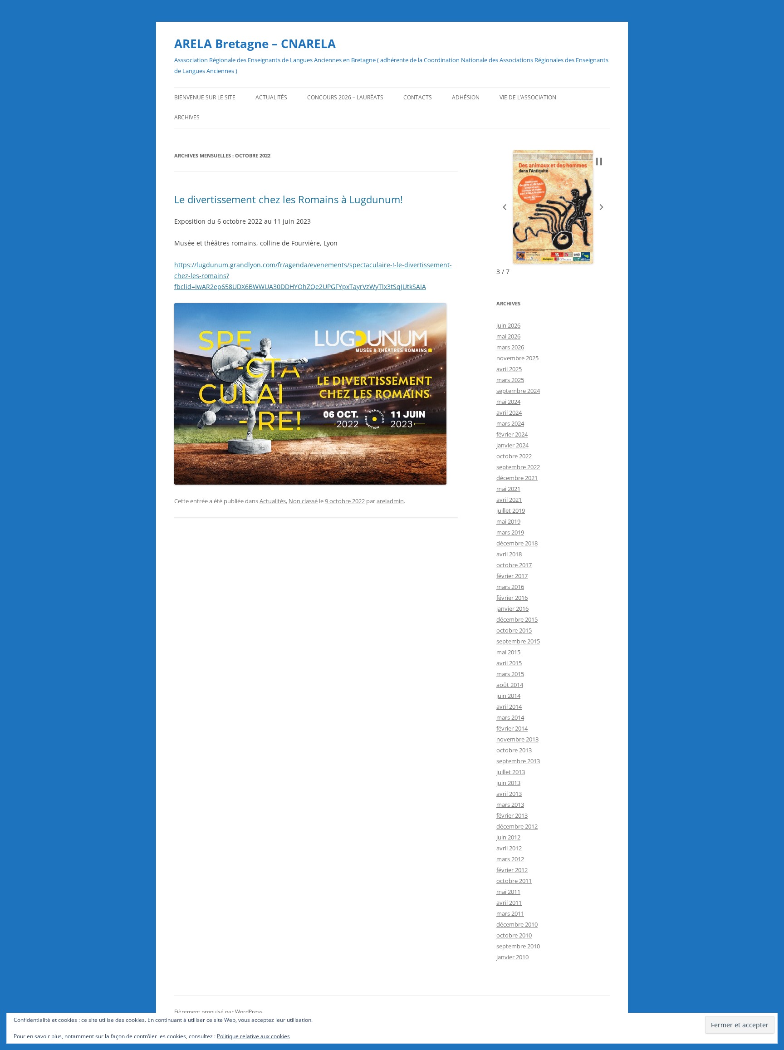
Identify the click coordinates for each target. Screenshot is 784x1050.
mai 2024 (508, 401)
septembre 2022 (518, 467)
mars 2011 (510, 913)
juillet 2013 (510, 772)
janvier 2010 (512, 957)
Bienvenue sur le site (204, 97)
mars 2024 (510, 423)
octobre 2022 (514, 456)
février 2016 (512, 598)
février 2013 (512, 815)
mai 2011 (508, 892)
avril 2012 (509, 848)
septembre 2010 (518, 946)
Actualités (271, 97)
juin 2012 (508, 837)
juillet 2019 (510, 510)
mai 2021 (508, 489)
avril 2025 (509, 369)
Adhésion (466, 97)
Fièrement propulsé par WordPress (218, 1012)
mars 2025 (510, 380)
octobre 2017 (514, 565)
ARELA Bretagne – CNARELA (255, 43)
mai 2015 (508, 652)
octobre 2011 (514, 881)
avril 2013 (509, 794)
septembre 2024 (518, 391)
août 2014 (509, 685)
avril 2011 (509, 902)
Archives (187, 117)
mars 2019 (510, 532)
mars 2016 (510, 587)
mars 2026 (510, 347)
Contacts (417, 97)
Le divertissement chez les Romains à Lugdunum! (288, 199)
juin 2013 (508, 783)
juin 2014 (508, 696)
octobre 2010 (514, 935)
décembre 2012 (517, 826)
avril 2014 (509, 706)
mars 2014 (510, 717)
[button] (504, 207)
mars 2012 (510, 859)
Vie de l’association (528, 97)
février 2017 (512, 576)
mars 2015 (510, 674)
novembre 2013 (517, 739)
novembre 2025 (517, 358)
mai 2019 (508, 521)
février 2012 (512, 870)
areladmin (390, 501)
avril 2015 (509, 663)
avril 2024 (509, 412)
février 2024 (512, 434)
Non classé (303, 501)
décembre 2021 (517, 478)
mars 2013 (510, 804)
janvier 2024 (512, 445)
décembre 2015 (517, 619)
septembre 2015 (518, 641)
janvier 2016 (512, 608)
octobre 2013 (514, 750)
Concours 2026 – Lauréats (345, 97)
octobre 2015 (514, 630)
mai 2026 (508, 336)
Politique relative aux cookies (253, 1036)
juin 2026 (508, 325)
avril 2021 (509, 500)
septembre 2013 (518, 761)
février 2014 (512, 728)
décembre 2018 (517, 543)
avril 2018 (509, 554)
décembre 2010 (517, 924)
